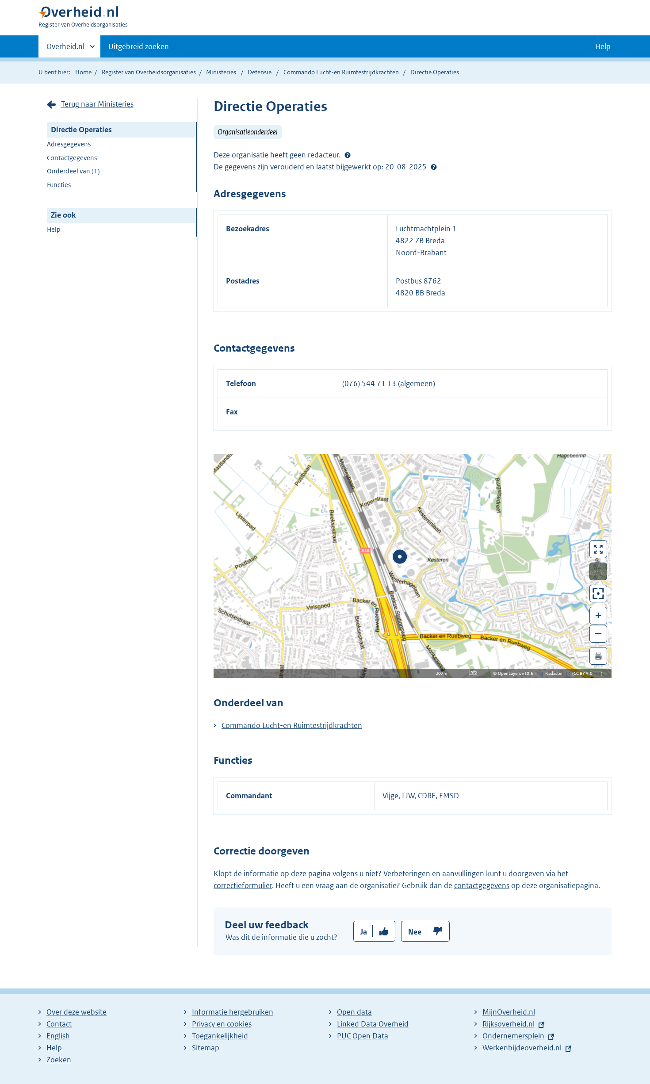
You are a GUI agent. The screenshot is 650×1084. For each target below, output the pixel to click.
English (58, 1036)
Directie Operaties (81, 129)
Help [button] (603, 46)
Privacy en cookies (222, 1024)
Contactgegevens (72, 157)
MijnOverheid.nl (508, 1012)
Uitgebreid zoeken (138, 46)
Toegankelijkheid (220, 1036)
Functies (59, 184)
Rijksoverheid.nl (508, 1024)
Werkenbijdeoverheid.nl (522, 1048)
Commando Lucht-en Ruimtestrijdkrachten (341, 72)
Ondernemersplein (513, 1036)
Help (54, 229)
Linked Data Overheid (373, 1024)
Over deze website (76, 1012)
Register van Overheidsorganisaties (149, 72)
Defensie (260, 72)
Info (473, 672)
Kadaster (556, 673)
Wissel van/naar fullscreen (598, 549)
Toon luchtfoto (598, 571)
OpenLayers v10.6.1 (519, 673)
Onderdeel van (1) (73, 171)
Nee (414, 932)
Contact (59, 1024)
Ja (363, 932)
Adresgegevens (69, 144)
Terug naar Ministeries (97, 104)
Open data (354, 1012)
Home (83, 72)
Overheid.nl (65, 49)
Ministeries (221, 72)
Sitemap (205, 1048)
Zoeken (58, 1060)
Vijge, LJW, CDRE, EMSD (420, 796)
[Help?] (348, 155)
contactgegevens (481, 885)
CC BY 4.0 (585, 673)
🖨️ (598, 655)
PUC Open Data (362, 1036)
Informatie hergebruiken (232, 1012)
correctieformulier (243, 885)
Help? (434, 167)
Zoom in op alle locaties (598, 593)
